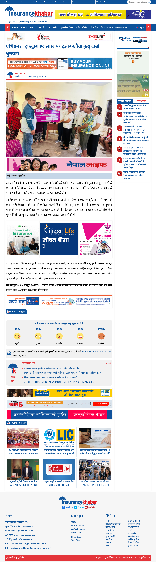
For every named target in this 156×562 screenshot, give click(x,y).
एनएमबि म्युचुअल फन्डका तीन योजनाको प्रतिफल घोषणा (134, 107)
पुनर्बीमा (131, 530)
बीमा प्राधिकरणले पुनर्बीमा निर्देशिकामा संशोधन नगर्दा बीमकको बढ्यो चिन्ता (52, 368)
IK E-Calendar (101, 1)
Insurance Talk (88, 1)
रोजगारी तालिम (133, 542)
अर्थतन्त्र (32, 27)
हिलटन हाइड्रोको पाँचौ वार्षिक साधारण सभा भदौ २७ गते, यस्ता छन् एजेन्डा (51, 377)
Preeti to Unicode (27, 1)
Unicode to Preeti (12, 1)
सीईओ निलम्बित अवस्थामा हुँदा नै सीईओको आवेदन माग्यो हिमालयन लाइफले (136, 140)
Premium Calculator (62, 1)
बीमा (23, 27)
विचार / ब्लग (106, 27)
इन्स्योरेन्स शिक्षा (67, 27)
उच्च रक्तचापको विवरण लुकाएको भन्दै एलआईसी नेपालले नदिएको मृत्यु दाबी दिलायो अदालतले (59, 382)
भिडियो (108, 546)
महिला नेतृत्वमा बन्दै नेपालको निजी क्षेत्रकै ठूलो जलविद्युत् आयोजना (134, 175)
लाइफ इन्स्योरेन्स (134, 521)
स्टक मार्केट (53, 27)
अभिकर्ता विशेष (81, 27)
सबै (109, 363)
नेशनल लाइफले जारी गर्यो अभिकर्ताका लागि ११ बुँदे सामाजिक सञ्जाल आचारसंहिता (134, 151)
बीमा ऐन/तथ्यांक (121, 27)
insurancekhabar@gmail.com (96, 352)
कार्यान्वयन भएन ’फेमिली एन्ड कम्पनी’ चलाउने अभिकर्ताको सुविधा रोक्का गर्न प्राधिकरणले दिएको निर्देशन (134, 163)
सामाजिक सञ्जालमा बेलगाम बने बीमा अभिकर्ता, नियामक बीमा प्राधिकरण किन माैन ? (95, 485)
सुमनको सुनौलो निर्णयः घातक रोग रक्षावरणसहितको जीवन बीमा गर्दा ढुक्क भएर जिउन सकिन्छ (23, 485)
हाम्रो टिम (21, 558)
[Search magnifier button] (149, 2)
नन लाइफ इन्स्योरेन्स (113, 524)
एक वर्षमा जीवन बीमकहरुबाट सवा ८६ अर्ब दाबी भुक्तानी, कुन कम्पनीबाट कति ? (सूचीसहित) (95, 453)
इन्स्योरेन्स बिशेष (134, 524)
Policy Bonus (77, 1)
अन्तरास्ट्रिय (110, 530)
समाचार (15, 27)
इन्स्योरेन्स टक (133, 546)
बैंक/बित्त (94, 27)
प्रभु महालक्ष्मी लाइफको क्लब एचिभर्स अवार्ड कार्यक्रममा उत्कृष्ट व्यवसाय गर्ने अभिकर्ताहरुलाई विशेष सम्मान (63, 373)
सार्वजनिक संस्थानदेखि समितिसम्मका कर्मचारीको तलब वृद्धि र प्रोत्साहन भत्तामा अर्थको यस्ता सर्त (135, 117)
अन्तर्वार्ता (42, 27)
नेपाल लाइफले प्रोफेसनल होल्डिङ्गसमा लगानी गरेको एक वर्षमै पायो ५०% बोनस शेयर (134, 130)
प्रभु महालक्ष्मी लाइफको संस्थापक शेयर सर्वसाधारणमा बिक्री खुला (59, 483)
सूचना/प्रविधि (110, 536)
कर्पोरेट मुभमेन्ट (133, 539)
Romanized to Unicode (45, 1)
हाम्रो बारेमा (10, 558)
